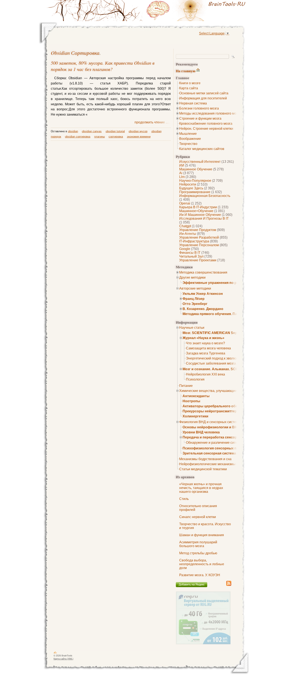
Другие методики (192, 277)
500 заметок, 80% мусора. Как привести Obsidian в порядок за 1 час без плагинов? (103, 66)
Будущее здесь (191, 188)
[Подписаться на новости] (229, 585)
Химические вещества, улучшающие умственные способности (228, 391)
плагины (99, 136)
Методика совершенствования (203, 272)
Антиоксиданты (196, 396)
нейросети (187, 184)
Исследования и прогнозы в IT (204, 218)
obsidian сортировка (75, 52)
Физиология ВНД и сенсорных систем (208, 422)
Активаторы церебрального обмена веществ (221, 406)
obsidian (73, 131)
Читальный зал (191, 256)
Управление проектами (197, 260)
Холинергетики (195, 416)
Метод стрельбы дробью (198, 553)
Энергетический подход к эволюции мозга (219, 358)
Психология (195, 379)
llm (182, 177)
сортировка (116, 136)
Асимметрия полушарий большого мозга (198, 544)
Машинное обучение (195, 169)
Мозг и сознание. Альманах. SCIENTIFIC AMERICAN (226, 369)
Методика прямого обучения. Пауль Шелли (219, 314)
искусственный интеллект (200, 161)
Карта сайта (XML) (63, 658)
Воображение (190, 138)
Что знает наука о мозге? (205, 343)
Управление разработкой (199, 237)
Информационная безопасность (204, 196)
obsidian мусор (138, 131)
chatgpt (185, 226)
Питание (186, 385)
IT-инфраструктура (194, 241)
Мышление (188, 133)
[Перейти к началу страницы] (55, 653)
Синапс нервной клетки (197, 517)
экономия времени (139, 136)
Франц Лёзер (194, 299)
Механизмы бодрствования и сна (205, 459)
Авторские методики (195, 288)
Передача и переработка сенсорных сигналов (222, 437)
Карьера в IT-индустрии (198, 207)
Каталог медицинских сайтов (201, 149)
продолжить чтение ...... (153, 122)
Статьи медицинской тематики (203, 469)
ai (180, 173)
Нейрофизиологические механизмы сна (210, 464)
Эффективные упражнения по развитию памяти (223, 283)
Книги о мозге (190, 83)
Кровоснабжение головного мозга (205, 123)
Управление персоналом (199, 245)
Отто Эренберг (195, 304)
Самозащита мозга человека (208, 348)
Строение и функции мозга (200, 118)
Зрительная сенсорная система (209, 453)
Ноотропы (191, 401)
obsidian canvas (92, 131)
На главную (185, 70)
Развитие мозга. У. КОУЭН (199, 575)
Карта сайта (188, 88)
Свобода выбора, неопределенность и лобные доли (201, 564)
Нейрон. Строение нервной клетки (206, 128)
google (184, 249)
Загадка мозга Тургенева (205, 353)
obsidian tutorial (115, 131)
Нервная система (193, 103)
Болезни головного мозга (199, 108)
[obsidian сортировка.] (196, 10)
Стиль (184, 499)
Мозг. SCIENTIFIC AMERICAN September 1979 (220, 333)
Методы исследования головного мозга (210, 113)
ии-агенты (187, 233)
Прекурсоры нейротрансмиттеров (212, 411)
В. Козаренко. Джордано (203, 309)
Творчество (188, 144)
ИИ (181, 165)
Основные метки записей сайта (203, 93)
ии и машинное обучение (200, 214)
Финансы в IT (190, 252)
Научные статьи (191, 327)
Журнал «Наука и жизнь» (203, 338)
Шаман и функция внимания (201, 535)
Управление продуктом (197, 230)
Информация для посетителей (203, 98)
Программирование (194, 192)
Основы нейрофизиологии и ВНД (211, 427)
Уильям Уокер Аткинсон (203, 293)
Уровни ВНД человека (201, 432)
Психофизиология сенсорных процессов (218, 448)
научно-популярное (195, 180)
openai (184, 203)
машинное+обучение (196, 211)
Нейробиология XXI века (205, 374)
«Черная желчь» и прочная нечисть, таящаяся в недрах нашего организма (201, 487)
